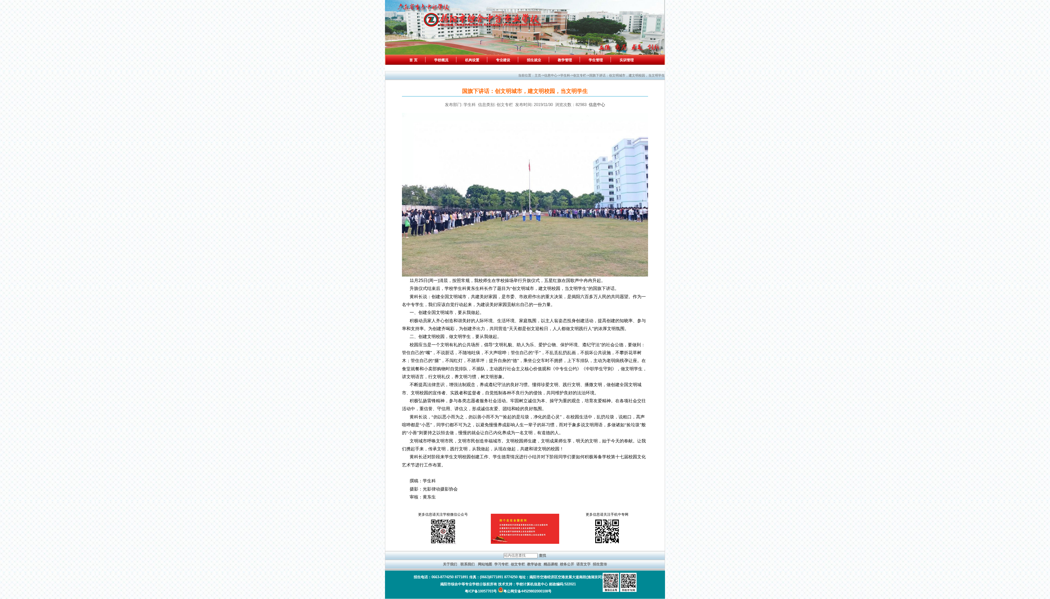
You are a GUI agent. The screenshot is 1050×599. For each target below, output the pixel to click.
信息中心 (597, 104)
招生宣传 (600, 564)
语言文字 (583, 564)
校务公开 (567, 564)
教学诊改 (534, 564)
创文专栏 (518, 564)
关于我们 (450, 564)
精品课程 (551, 564)
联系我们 (467, 564)
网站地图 (485, 564)
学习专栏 (501, 564)
